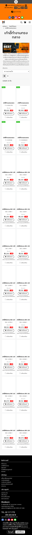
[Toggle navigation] (30, 22)
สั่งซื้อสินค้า (9, 113)
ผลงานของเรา (5, 499)
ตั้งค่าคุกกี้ (10, 532)
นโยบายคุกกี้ (14, 528)
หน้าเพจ (3, 471)
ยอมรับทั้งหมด (20, 532)
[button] (21, 22)
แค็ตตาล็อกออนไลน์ (6, 478)
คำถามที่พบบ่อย (5, 497)
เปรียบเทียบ (9, 117)
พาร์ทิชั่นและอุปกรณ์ (6, 470)
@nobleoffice (9, 8)
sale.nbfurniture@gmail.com (16, 5)
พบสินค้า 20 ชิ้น (7, 81)
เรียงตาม (6, 68)
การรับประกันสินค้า (6, 482)
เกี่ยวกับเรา (4, 495)
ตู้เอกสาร (3, 468)
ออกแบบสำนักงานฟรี (7, 484)
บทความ (3, 486)
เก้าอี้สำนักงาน (5, 466)
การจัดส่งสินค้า (5, 480)
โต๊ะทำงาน (4, 464)
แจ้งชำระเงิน (4, 493)
